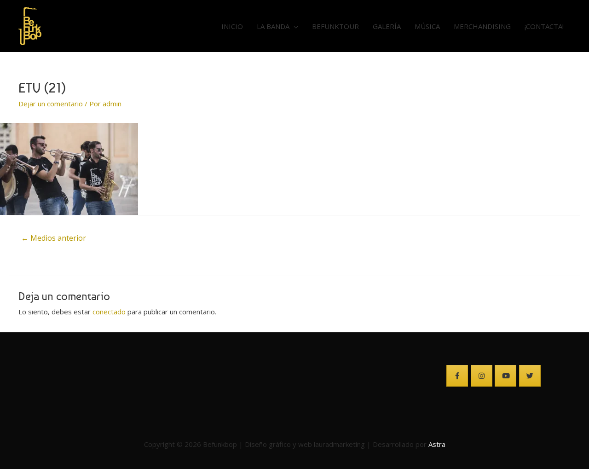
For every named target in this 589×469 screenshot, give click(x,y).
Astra (436, 444)
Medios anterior (53, 238)
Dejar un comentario (50, 103)
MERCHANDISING (482, 26)
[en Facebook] (457, 376)
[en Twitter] (530, 376)
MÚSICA (427, 26)
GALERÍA (387, 26)
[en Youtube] (505, 376)
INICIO (232, 26)
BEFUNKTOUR (335, 26)
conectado (109, 311)
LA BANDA (273, 26)
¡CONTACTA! (544, 26)
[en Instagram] (481, 376)
